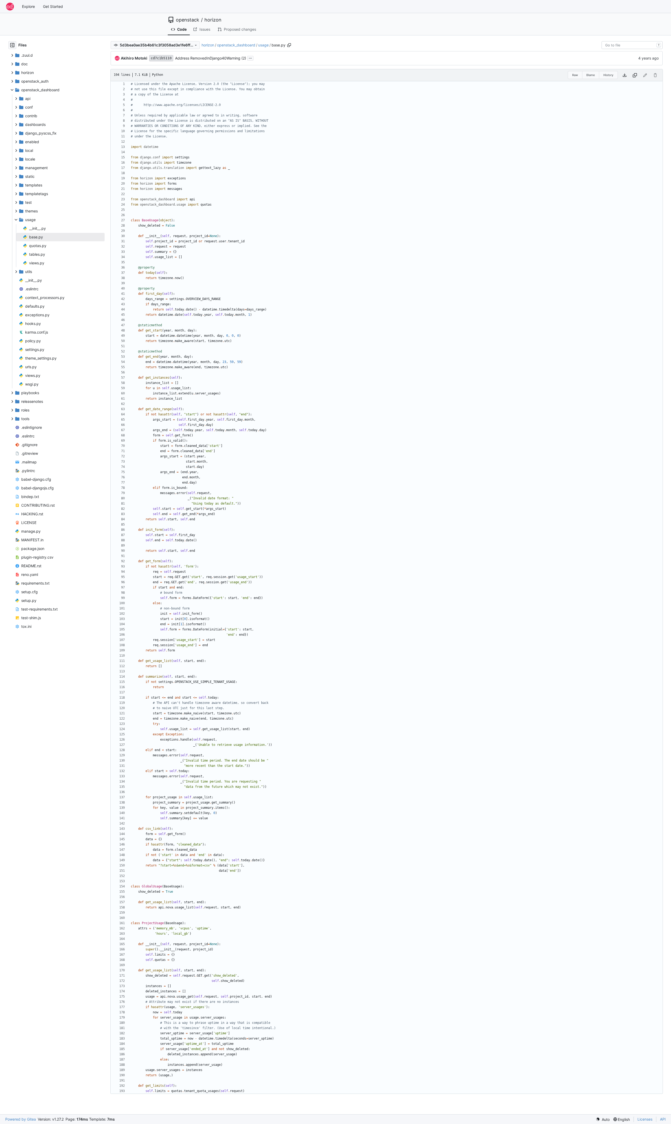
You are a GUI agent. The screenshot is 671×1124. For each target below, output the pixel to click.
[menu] (603, 1119)
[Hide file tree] (12, 45)
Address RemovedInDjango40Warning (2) (210, 58)
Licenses (644, 1119)
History (608, 75)
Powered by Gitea (20, 1119)
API (663, 1119)
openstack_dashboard (236, 45)
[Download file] (624, 75)
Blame (590, 75)
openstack (187, 20)
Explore (28, 6)
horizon (212, 20)
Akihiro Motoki (134, 58)
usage (263, 45)
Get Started (53, 6)
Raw (575, 75)
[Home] (10, 6)
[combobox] (632, 45)
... (250, 57)
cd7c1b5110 (161, 58)
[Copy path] (289, 45)
